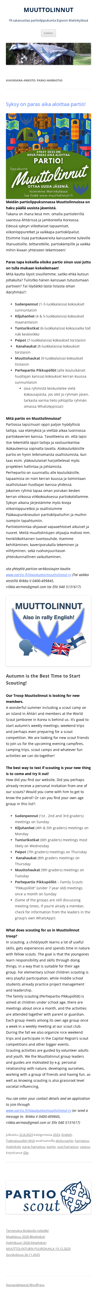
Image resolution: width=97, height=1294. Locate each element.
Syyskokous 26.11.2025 (23, 1254)
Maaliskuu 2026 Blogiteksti (25, 1236)
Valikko (48, 33)
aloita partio (64, 1140)
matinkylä (13, 1146)
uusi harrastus (67, 1146)
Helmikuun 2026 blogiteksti (26, 1242)
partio (51, 1146)
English (66, 1134)
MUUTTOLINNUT (48, 10)
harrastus (82, 1140)
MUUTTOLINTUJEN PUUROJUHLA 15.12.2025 (38, 1248)
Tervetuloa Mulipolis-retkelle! (27, 1230)
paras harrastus (33, 1146)
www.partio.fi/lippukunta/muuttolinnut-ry (38, 574)
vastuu (85, 1146)
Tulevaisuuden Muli (20, 1140)
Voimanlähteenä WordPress (25, 1285)
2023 (56, 1134)
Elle (25, 1152)
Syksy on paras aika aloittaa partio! (46, 104)
